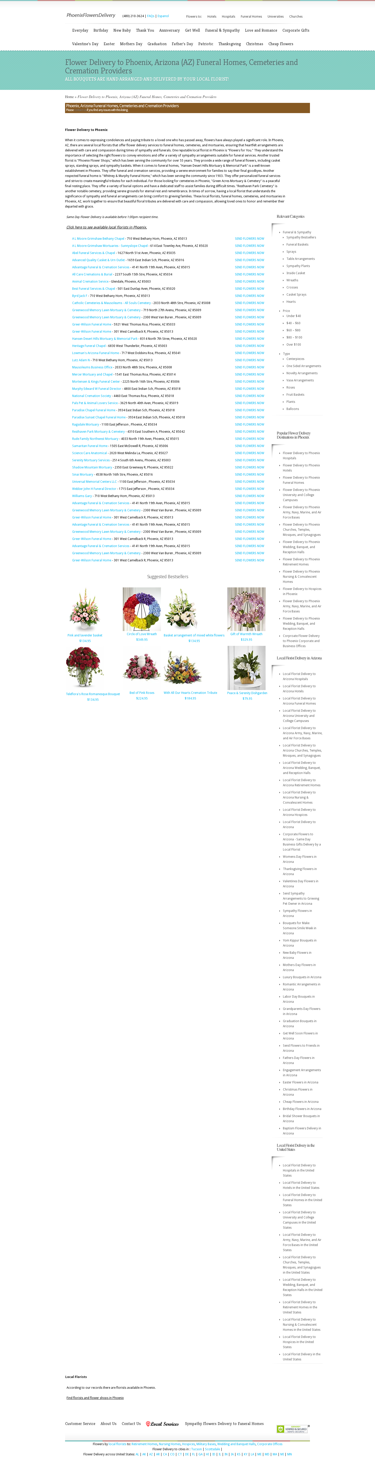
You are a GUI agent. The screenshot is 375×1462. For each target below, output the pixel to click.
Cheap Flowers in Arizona (301, 1102)
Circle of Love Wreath (142, 634)
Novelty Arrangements (302, 373)
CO (172, 1454)
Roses (290, 387)
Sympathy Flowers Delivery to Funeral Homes (224, 1423)
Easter (109, 43)
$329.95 (246, 640)
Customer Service (80, 1423)
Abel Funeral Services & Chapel (93, 253)
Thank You (145, 30)
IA (232, 1454)
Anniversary (169, 30)
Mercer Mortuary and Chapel (92, 374)
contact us (80, 110)
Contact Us (131, 1423)
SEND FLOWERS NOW (249, 238)
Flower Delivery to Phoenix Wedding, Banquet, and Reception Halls (301, 547)
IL (220, 1454)
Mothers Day (131, 43)
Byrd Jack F (79, 296)
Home (69, 96)
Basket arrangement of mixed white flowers (194, 635)
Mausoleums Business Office (92, 367)
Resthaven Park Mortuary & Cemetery (98, 431)
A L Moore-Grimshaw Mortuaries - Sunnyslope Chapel (110, 246)
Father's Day (182, 43)
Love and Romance (261, 30)
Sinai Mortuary (82, 474)
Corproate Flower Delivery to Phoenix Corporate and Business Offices (301, 641)
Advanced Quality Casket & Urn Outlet (98, 260)
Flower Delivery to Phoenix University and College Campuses (301, 495)
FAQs (150, 16)
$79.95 (247, 698)
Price (286, 311)
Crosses (292, 287)
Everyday (80, 30)
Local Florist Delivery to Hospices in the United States (299, 1342)
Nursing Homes (170, 1444)
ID (213, 1454)
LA (252, 1454)
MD (267, 1454)
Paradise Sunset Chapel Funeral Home (99, 417)
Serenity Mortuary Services (91, 460)
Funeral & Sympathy (222, 30)
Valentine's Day (85, 43)
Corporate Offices (269, 1444)
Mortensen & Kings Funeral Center (96, 381)
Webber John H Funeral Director (94, 489)
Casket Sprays (296, 294)
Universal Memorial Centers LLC (94, 482)
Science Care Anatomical (89, 453)
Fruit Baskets (295, 394)
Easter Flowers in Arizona (300, 1082)
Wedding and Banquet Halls (236, 1444)
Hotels (211, 16)
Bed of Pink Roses (142, 693)
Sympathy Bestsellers (301, 237)
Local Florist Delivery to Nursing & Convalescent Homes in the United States (301, 1325)
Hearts (291, 302)
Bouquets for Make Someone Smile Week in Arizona (299, 928)
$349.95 (142, 640)
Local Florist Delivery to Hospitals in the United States (299, 1170)
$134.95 (85, 641)
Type (286, 354)
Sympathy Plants (298, 266)
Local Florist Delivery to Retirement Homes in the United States (300, 1307)
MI (282, 1454)
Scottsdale (212, 1449)
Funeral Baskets (297, 244)
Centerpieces (295, 359)
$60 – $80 (293, 330)
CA (165, 1454)
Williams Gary (82, 496)
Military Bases (206, 1444)
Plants (290, 402)
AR (158, 1454)
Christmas (254, 43)
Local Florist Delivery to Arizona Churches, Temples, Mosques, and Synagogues (302, 750)
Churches (296, 16)
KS (239, 1454)
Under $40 (293, 316)
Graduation (157, 43)
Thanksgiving (229, 43)
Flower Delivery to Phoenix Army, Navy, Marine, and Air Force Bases (302, 512)
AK (144, 1454)
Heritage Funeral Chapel (89, 346)
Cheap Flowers (280, 43)
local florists (117, 1444)
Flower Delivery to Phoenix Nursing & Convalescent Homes (301, 577)
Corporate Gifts (295, 30)
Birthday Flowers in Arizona (302, 1109)
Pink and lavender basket (85, 635)
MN (289, 1454)
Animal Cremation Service (90, 281)
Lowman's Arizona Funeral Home (95, 353)
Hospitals (228, 16)
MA (275, 1454)
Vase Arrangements (300, 380)
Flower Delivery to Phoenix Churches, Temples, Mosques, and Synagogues (302, 530)
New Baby (122, 30)
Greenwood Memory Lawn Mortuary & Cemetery (106, 310)
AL (137, 1454)
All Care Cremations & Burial (92, 274)
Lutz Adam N (81, 360)
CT (180, 1454)
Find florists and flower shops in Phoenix (95, 1398)
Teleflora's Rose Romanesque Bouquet (93, 694)
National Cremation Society (91, 396)
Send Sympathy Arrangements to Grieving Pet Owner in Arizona (301, 898)
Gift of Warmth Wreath (246, 634)
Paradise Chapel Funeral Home (93, 410)
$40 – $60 (293, 323)
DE (187, 1454)
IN (226, 1454)
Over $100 (293, 344)
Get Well (192, 30)
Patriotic (205, 43)
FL (193, 1454)
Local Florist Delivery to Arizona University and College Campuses (299, 716)
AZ (151, 1454)
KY (245, 1454)
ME (259, 1454)
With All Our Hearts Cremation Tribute (190, 693)
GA (200, 1454)
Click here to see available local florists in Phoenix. (106, 227)
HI (207, 1454)
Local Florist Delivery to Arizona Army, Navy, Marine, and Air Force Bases (302, 733)
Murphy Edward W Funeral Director (96, 389)
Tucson (196, 1449)
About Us (109, 1423)
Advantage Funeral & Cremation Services (100, 267)
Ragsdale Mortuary (85, 424)
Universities (276, 16)
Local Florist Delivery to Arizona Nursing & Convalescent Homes (299, 797)
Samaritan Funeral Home (89, 446)
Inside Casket (295, 273)
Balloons (292, 409)
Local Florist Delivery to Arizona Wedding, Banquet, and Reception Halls (302, 768)
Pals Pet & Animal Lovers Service (95, 403)
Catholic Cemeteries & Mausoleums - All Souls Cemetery (111, 303)
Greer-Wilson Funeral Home (91, 324)
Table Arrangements (300, 259)
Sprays (291, 251)
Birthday (100, 30)
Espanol (163, 16)
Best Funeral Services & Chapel (93, 289)
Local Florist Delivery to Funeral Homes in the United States (302, 1200)
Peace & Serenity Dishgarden (247, 693)
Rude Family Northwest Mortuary (95, 439)
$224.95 (142, 698)
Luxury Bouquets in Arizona (302, 977)
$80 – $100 (294, 337)
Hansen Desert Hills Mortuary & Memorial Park (105, 339)
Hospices (188, 1444)
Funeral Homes (251, 16)
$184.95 (190, 698)
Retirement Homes (144, 1444)
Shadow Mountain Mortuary (92, 467)
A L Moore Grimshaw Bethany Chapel (98, 238)
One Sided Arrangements (303, 366)
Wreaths (292, 280)
